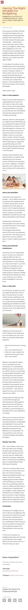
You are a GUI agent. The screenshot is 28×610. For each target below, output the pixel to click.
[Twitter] (9, 600)
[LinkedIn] (15, 600)
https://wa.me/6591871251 (10, 571)
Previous (5, 587)
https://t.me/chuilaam (17, 575)
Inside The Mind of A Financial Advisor (11, 590)
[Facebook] (4, 600)
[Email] (20, 600)
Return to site (7, 597)
